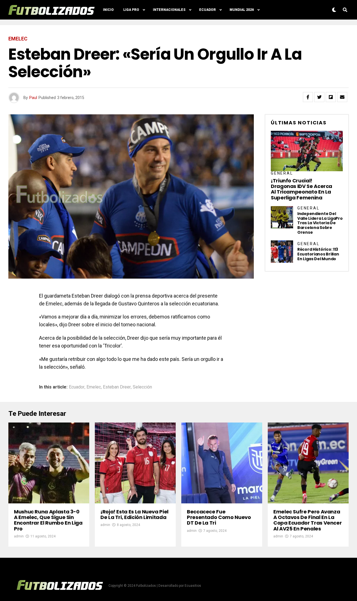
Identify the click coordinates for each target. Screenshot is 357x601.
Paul (33, 97)
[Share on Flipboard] (331, 97)
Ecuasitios (193, 586)
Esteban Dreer (117, 387)
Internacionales (169, 10)
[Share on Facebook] (308, 97)
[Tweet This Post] (319, 97)
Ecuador (207, 10)
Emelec (93, 387)
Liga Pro (131, 10)
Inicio (108, 10)
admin (19, 536)
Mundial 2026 (242, 10)
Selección (142, 387)
